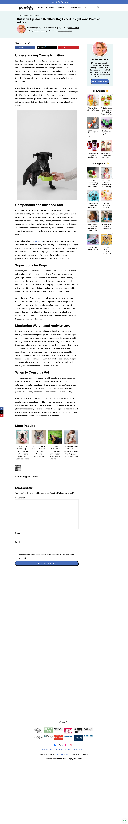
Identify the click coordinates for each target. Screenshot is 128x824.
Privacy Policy (47, 749)
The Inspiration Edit (63, 754)
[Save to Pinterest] (1, 415)
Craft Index (76, 8)
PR (85, 8)
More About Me (99, 81)
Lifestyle (50, 8)
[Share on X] (1, 412)
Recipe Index (62, 8)
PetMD (38, 241)
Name (17, 533)
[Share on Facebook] (1, 408)
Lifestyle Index (27, 15)
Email (17, 542)
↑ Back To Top (80, 749)
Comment (20, 498)
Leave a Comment (65, 31)
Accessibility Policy (63, 749)
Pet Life (36, 15)
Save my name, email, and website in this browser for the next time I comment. (46, 556)
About (40, 8)
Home (19, 15)
